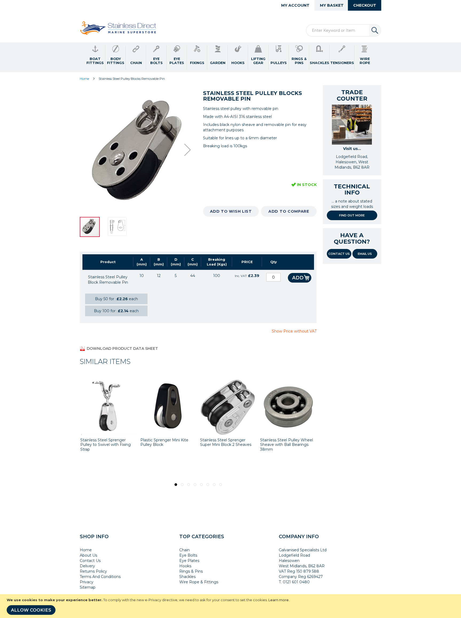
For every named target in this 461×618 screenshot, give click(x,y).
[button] (187, 149)
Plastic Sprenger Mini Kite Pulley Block (106, 442)
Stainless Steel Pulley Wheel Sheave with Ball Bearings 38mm (228, 445)
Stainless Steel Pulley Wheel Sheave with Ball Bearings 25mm (287, 445)
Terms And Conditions (100, 576)
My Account (295, 5)
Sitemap (88, 587)
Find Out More (352, 215)
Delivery (87, 566)
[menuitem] (95, 57)
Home (84, 79)
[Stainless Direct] (119, 28)
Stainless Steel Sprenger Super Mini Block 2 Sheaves (167, 442)
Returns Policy (93, 571)
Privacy (86, 582)
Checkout (364, 5)
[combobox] (343, 30)
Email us (365, 254)
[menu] (230, 57)
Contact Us (339, 254)
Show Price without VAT (294, 331)
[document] (231, 606)
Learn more (278, 600)
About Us (88, 555)
